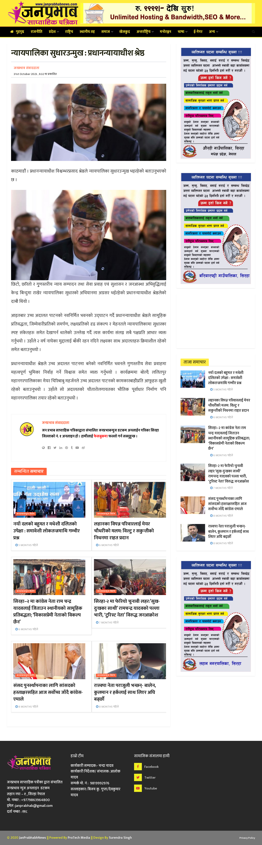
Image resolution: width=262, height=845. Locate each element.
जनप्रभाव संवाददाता (26, 68)
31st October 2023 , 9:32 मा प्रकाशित (35, 74)
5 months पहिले (28, 545)
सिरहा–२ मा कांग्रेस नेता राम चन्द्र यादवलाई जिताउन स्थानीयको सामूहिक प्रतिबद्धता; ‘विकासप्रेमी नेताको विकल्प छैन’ (47, 611)
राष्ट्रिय (69, 32)
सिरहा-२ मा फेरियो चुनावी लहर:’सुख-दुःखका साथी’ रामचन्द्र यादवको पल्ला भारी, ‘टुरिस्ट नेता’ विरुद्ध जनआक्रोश (126, 608)
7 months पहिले (108, 622)
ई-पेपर (198, 32)
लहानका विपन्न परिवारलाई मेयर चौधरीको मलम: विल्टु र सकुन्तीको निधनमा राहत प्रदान (124, 531)
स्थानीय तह (87, 32)
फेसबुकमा (101, 436)
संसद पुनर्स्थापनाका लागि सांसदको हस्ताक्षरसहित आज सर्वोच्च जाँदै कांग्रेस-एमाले (47, 692)
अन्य (212, 32)
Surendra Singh (120, 838)
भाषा (181, 32)
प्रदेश (52, 32)
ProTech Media (79, 838)
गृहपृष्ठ (20, 32)
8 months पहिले (28, 706)
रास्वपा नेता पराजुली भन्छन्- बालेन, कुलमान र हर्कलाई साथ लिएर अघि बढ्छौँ (125, 692)
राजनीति (36, 32)
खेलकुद (124, 32)
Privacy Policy (247, 838)
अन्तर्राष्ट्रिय (143, 32)
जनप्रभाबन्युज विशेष (26, 514)
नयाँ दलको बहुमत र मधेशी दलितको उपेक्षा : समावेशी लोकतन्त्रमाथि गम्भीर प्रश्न (46, 531)
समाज (105, 32)
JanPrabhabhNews (32, 838)
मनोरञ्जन (165, 32)
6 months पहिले (108, 545)
